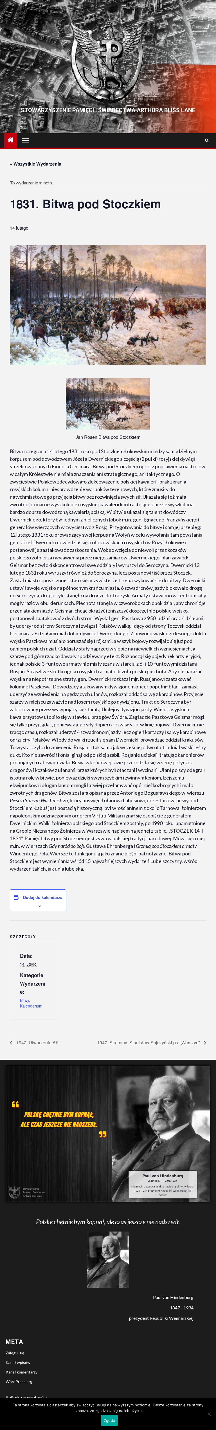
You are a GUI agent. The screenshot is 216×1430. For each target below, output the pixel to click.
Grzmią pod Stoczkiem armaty (166, 846)
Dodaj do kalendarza (42, 897)
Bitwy (24, 1000)
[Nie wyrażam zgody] (209, 1414)
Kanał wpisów (18, 1362)
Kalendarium (31, 1006)
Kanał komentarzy (21, 1372)
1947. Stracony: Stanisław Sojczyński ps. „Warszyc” (149, 1042)
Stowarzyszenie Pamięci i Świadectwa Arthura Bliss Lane (108, 110)
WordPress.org (19, 1381)
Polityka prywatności (26, 1397)
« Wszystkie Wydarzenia (35, 164)
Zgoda (109, 1420)
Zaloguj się (15, 1352)
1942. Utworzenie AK (37, 1042)
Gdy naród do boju (67, 846)
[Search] (206, 140)
